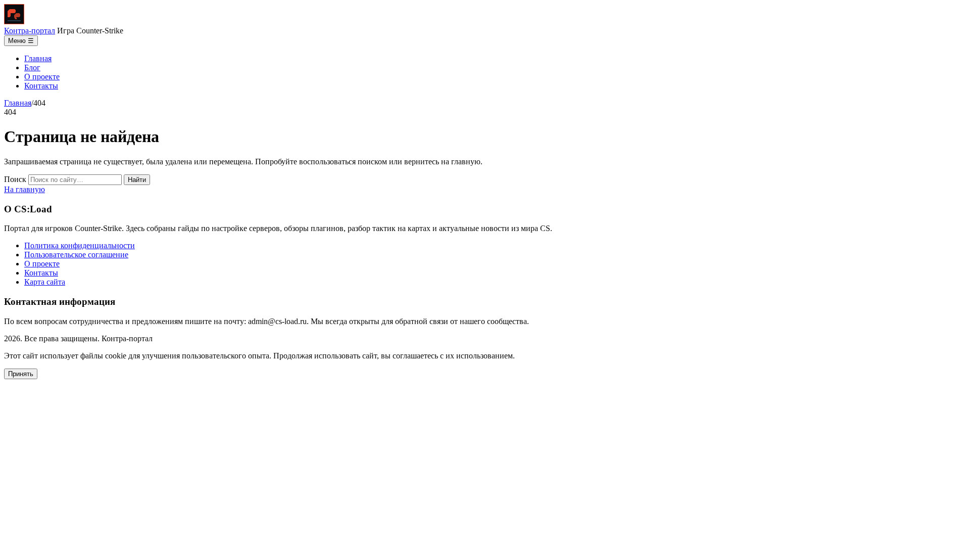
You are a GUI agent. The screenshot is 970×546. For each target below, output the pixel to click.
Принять (20, 374)
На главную (24, 189)
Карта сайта (44, 282)
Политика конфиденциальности (79, 245)
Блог (32, 67)
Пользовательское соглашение (76, 254)
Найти (137, 180)
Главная (38, 58)
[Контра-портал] (14, 21)
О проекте (42, 76)
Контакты (41, 85)
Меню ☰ (21, 40)
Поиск (15, 179)
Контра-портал (29, 30)
